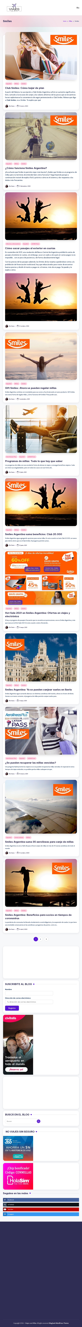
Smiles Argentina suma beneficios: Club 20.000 (33, 534)
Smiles (24, 83)
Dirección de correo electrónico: (18, 998)
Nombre (8, 989)
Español (9, 83)
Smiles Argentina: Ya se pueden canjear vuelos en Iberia (38, 689)
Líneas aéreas (19, 837)
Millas (16, 83)
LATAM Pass (35, 244)
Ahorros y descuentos (13, 244)
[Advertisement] (41, 962)
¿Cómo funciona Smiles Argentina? (26, 168)
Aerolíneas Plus (11, 456)
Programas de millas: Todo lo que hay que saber (34, 461)
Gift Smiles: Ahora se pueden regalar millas (30, 387)
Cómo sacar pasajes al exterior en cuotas (30, 248)
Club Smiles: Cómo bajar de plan (24, 87)
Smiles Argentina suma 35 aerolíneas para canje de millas (39, 841)
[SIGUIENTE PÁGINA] (46, 939)
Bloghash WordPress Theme (59, 1323)
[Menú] (77, 7)
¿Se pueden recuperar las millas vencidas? (30, 762)
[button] (46, 939)
